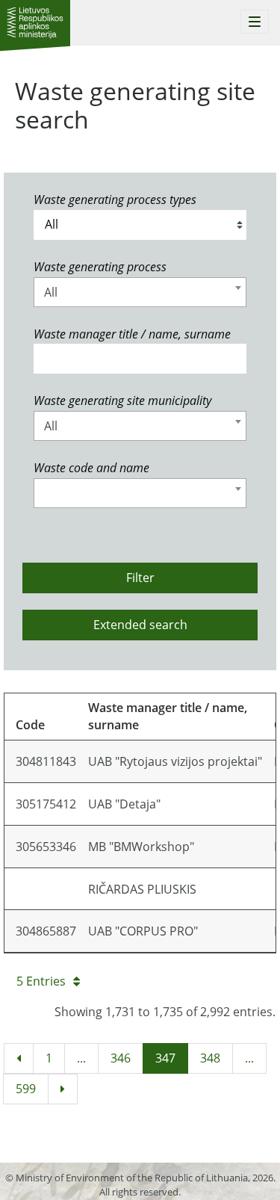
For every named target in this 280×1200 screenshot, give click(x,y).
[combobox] (140, 292)
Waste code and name (91, 468)
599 (26, 1088)
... (81, 1058)
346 (121, 1058)
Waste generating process (100, 267)
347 (165, 1058)
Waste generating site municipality (122, 400)
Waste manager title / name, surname (132, 334)
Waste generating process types (115, 199)
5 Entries (41, 981)
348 (210, 1058)
